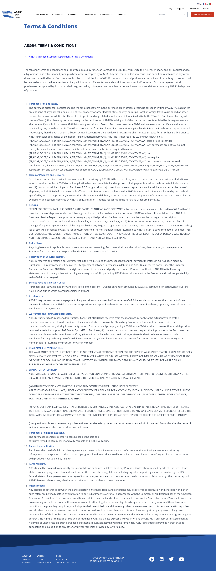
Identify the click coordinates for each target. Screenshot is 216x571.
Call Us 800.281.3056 (202, 14)
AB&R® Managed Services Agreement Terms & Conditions (61, 56)
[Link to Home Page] (12, 14)
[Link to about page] (151, 559)
